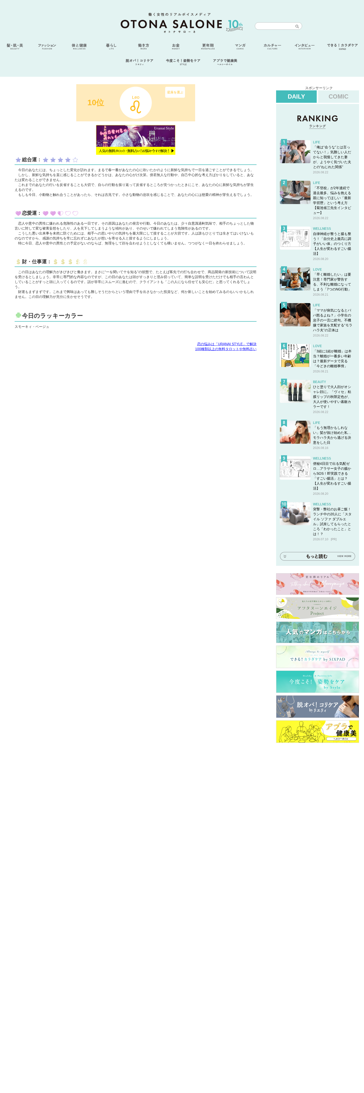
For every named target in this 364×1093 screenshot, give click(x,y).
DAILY (296, 96)
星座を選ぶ (175, 92)
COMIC (338, 96)
